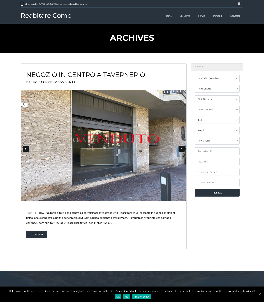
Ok (118, 296)
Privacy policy (141, 296)
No (126, 296)
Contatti (235, 15)
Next (182, 149)
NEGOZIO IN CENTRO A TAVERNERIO (85, 75)
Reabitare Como (46, 15)
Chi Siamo (184, 15)
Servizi (201, 15)
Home (168, 15)
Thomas (37, 82)
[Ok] (259, 294)
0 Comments (65, 82)
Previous (26, 149)
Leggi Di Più (37, 234)
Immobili (217, 15)
